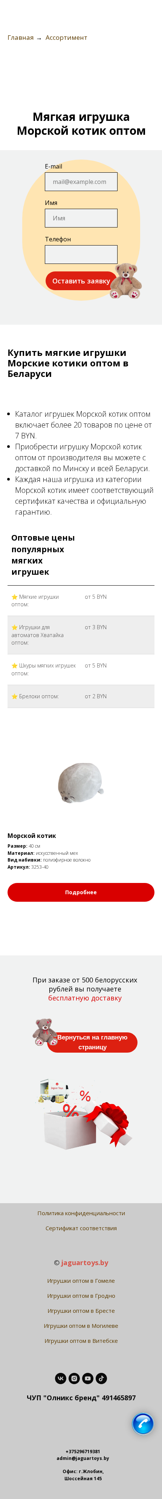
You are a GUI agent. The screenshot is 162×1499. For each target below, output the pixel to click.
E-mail (53, 166)
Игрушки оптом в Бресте (81, 1310)
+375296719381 (83, 1451)
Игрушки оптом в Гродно (81, 1295)
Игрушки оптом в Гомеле (81, 1280)
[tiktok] (101, 1378)
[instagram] (74, 1378)
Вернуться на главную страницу (92, 1042)
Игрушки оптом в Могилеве (81, 1325)
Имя (51, 203)
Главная (21, 37)
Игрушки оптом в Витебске (81, 1340)
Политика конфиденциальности (81, 1213)
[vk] (60, 1378)
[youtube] (87, 1378)
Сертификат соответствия (81, 1228)
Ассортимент (66, 37)
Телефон (58, 239)
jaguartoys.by (84, 1262)
